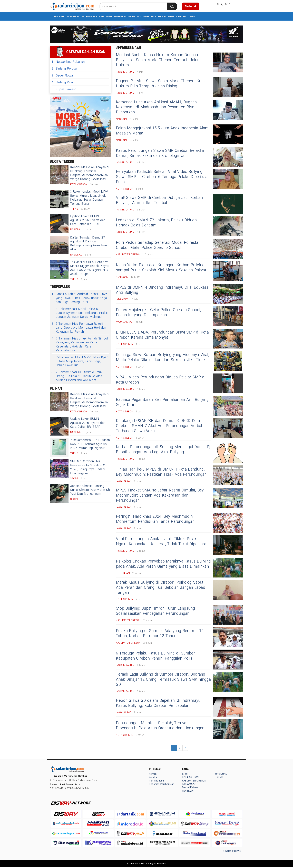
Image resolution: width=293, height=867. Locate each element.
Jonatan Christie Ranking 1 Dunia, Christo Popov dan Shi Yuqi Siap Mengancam (90, 490)
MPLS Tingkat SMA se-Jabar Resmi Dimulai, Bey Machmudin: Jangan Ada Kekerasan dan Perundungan (160, 495)
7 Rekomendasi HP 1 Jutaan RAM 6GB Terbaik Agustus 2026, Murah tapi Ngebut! (90, 444)
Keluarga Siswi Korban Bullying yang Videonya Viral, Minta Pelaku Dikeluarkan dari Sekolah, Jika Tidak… (162, 357)
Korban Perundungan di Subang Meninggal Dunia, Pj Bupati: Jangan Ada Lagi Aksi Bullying (163, 449)
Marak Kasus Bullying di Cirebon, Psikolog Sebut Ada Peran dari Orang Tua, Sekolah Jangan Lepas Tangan (160, 588)
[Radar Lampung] (162, 823)
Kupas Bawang (64, 89)
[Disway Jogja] (130, 833)
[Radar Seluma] (162, 843)
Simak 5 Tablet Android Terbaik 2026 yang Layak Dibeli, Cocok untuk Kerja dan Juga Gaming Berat (80, 298)
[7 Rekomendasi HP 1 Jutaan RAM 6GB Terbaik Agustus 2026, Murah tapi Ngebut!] (59, 447)
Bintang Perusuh (65, 69)
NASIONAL (181, 16)
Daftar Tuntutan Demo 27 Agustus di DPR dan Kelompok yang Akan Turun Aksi (89, 243)
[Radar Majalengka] (98, 833)
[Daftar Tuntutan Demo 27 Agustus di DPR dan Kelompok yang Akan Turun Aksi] (59, 245)
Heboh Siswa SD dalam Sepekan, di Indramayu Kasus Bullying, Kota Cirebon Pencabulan (158, 703)
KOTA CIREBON (158, 16)
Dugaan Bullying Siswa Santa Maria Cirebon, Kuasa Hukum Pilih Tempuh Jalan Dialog (162, 83)
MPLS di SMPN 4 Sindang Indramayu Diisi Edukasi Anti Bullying (162, 290)
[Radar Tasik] (130, 814)
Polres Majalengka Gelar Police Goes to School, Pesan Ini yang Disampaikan (158, 312)
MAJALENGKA (105, 16)
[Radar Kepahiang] (194, 833)
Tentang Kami (156, 781)
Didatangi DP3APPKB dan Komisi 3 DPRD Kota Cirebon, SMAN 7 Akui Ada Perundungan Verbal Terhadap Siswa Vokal (159, 426)
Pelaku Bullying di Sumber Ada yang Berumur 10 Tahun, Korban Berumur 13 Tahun (160, 633)
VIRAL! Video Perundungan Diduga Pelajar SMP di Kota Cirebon (161, 379)
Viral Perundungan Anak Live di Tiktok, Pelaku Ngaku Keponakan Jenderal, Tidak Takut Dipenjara (161, 541)
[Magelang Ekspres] (227, 823)
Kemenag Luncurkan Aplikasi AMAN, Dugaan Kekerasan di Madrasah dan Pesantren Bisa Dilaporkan (156, 107)
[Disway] (66, 814)
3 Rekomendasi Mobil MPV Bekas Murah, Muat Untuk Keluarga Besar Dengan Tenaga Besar (89, 197)
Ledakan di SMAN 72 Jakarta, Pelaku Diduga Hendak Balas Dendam (156, 222)
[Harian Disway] (98, 814)
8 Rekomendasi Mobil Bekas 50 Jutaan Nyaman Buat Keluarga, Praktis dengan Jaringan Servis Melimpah (80, 313)
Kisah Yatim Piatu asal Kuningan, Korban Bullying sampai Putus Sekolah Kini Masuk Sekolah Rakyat (161, 267)
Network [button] (191, 6)
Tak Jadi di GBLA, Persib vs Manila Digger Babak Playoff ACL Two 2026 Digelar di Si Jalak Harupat (90, 268)
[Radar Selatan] (227, 843)
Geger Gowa (62, 76)
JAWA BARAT (59, 16)
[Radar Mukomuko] (66, 843)
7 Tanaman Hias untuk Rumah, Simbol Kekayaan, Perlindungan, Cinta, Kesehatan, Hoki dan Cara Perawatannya (80, 345)
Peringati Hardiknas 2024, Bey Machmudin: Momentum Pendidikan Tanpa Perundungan (155, 519)
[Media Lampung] (162, 814)
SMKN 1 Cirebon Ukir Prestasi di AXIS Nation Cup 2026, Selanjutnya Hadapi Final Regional (89, 467)
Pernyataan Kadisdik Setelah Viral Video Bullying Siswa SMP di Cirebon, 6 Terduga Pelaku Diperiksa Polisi (161, 177)
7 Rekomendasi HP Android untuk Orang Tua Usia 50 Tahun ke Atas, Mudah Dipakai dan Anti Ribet (77, 376)
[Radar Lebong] (130, 843)
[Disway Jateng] (194, 823)
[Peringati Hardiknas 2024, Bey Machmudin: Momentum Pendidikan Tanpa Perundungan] (228, 523)
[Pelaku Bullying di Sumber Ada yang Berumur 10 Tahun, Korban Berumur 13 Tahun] (228, 637)
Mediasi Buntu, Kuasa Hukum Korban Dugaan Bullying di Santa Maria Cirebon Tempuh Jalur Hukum (157, 60)
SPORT (171, 16)
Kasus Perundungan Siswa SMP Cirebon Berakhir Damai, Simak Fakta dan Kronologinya (160, 153)
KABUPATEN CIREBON (138, 16)
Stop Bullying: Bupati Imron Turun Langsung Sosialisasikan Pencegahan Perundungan (155, 611)
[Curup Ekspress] (227, 833)
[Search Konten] (172, 6)
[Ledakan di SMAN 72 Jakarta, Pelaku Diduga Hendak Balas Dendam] (228, 226)
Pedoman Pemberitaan (161, 784)
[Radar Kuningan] (66, 833)
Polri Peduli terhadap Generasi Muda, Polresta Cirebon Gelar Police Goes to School (157, 245)
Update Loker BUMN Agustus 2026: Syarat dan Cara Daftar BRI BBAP (87, 220)
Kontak (153, 774)
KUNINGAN (91, 16)
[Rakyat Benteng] (194, 843)
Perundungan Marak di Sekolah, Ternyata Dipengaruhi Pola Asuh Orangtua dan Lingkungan (160, 725)
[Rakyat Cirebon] (227, 814)
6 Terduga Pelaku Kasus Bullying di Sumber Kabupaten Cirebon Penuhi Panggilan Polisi (155, 655)
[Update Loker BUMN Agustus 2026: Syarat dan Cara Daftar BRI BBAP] (59, 223)
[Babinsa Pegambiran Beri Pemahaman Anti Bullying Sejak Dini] (228, 406)
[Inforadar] (130, 823)
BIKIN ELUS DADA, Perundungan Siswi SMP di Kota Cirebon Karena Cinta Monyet (162, 334)
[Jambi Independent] (66, 823)
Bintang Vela (62, 82)
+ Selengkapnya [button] (232, 851)
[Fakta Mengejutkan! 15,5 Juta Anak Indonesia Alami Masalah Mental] (228, 134)
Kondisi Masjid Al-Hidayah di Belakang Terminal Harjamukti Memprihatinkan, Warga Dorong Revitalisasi (89, 173)
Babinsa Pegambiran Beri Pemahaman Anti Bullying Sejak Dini (162, 402)
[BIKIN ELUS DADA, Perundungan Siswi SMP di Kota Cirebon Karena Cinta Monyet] (228, 338)
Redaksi (153, 777)
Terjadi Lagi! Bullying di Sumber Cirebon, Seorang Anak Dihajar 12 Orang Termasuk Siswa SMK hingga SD (163, 679)
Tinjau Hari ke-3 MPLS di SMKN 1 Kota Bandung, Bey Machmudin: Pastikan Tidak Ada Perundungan (161, 471)
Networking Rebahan (68, 62)
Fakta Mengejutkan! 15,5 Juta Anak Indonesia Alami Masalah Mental (163, 130)
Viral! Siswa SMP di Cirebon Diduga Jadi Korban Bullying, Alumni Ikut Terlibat (159, 200)
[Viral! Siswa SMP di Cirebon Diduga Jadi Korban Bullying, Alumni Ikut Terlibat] (228, 204)
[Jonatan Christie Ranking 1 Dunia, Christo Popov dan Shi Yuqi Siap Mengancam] (59, 493)
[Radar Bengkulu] (98, 843)
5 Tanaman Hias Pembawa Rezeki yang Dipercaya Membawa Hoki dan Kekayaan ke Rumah (79, 328)
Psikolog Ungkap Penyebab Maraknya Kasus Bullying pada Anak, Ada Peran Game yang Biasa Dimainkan (163, 563)
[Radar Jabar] (162, 833)
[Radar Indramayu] (194, 814)
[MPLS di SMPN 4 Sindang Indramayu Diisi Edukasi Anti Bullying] (228, 294)
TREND (191, 16)
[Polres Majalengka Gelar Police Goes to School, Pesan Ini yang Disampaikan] (228, 316)
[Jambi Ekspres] (98, 823)
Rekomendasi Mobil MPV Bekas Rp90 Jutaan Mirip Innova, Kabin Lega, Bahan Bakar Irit (80, 361)
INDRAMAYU (120, 16)
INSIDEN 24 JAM (75, 16)
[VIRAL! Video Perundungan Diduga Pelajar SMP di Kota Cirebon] (228, 383)
